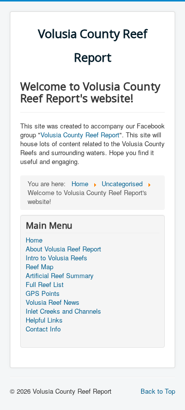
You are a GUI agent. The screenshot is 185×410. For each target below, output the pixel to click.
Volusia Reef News (52, 302)
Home (34, 240)
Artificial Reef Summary (60, 275)
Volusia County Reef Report (79, 134)
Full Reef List (45, 284)
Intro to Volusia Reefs (56, 257)
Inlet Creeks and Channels (63, 311)
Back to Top (158, 391)
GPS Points (43, 293)
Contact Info (43, 329)
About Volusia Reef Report (63, 249)
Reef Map (39, 266)
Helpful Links (44, 320)
